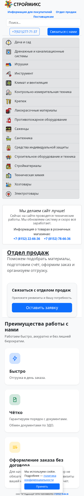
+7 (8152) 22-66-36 (27, 238)
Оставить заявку (42, 307)
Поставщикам (43, 16)
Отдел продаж (66, 12)
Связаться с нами (63, 31)
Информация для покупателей (30, 12)
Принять (42, 486)
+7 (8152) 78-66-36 (57, 238)
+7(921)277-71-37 (24, 31)
